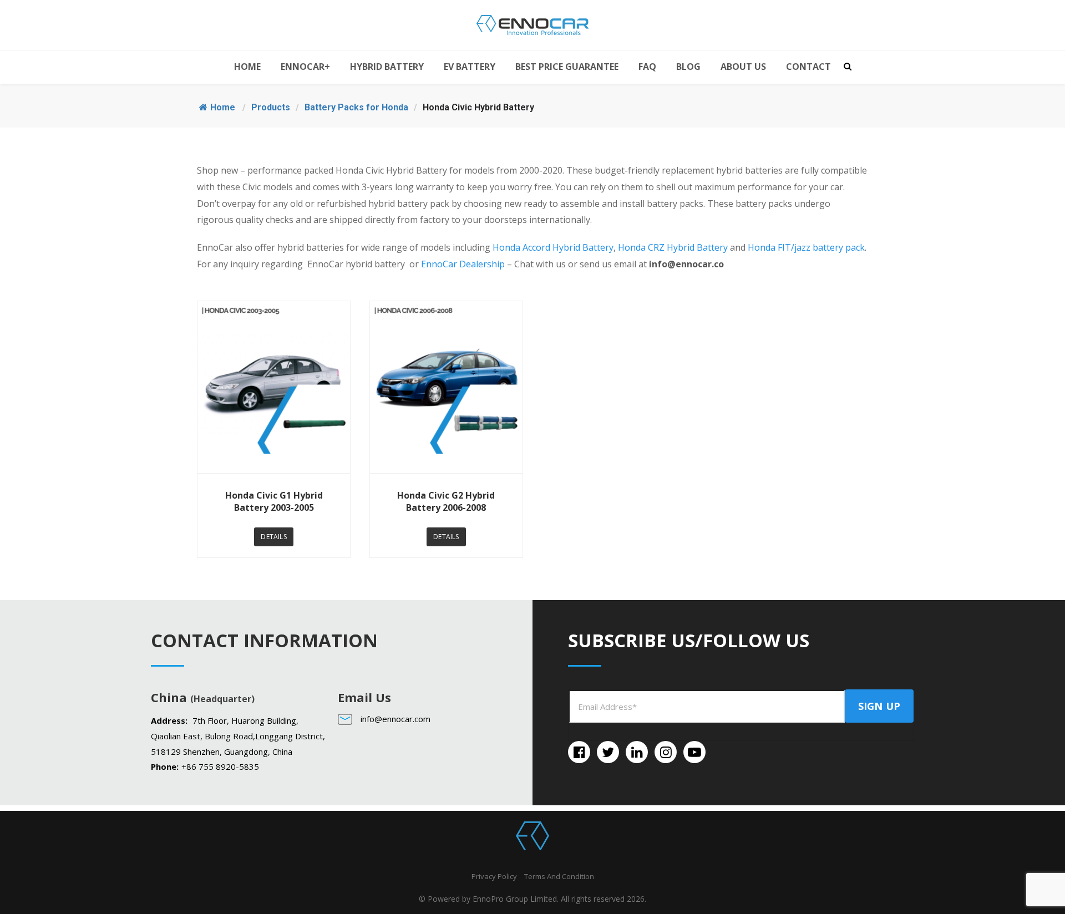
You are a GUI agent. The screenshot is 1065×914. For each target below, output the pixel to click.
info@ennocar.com (395, 718)
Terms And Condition (559, 876)
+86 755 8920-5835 (220, 766)
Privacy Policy (494, 876)
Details (273, 536)
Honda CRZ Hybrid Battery (673, 247)
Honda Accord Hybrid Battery (553, 247)
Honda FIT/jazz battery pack (806, 247)
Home (222, 107)
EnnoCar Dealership (463, 264)
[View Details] (273, 387)
